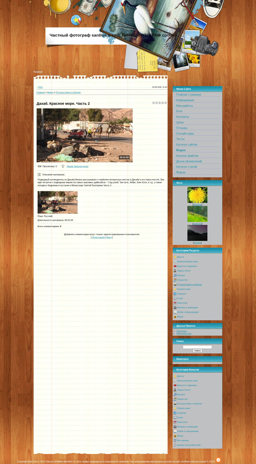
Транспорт (182, 303)
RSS (40, 87)
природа (197, 205)
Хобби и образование (188, 312)
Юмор (180, 316)
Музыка (181, 275)
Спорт (180, 298)
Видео (50, 92)
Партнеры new (184, 333)
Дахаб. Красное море (77, 166)
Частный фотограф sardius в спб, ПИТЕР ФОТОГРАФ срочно (113, 35)
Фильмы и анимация (187, 307)
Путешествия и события (68, 92)
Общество (182, 280)
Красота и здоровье (187, 266)
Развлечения (183, 289)
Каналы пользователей (188, 445)
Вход (109, 237)
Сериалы (181, 293)
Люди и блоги (183, 270)
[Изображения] (58, 202)
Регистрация (98, 237)
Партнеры (182, 331)
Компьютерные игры (187, 261)
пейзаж (197, 242)
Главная (38, 72)
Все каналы (183, 440)
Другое (180, 257)
